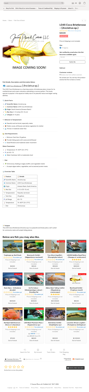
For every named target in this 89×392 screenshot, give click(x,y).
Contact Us (78, 8)
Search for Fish (25, 352)
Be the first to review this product (13, 370)
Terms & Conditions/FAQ (45, 8)
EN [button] (73, 3)
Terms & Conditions (24, 387)
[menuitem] (82, 20)
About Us (70, 8)
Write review (71, 30)
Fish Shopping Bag (64, 353)
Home (4, 20)
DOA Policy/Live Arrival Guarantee (25, 8)
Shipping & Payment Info (46, 387)
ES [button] (76, 3)
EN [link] (14, 387)
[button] (80, 3)
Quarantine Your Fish (68, 387)
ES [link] (17, 387)
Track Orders (51, 352)
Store (10, 20)
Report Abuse (78, 387)
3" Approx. (65, 48)
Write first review (76, 368)
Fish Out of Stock (19, 20)
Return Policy (57, 387)
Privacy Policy (34, 387)
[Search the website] (62, 3)
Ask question (78, 30)
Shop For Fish (10, 8)
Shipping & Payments (60, 8)
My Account (38, 352)
